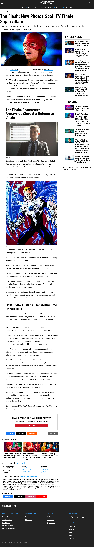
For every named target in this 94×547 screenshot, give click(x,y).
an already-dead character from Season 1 (32, 328)
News (41, 7)
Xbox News (28, 517)
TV (36, 7)
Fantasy (43, 471)
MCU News (6, 523)
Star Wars (59, 7)
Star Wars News (7, 526)
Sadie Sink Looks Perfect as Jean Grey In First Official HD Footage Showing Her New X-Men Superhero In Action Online (81, 79)
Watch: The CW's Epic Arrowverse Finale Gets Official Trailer (50, 455)
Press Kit (72, 532)
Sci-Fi (43, 473)
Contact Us (73, 529)
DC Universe (49, 7)
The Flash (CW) (72, 167)
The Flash (21, 463)
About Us (72, 526)
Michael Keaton (27, 469)
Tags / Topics (51, 523)
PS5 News (28, 520)
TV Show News (7, 520)
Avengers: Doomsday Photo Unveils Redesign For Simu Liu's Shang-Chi (81, 132)
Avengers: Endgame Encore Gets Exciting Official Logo (81, 108)
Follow (9, 496)
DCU (7, 12)
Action (43, 468)
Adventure (44, 469)
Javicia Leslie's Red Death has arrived (32, 86)
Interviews (68, 7)
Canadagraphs (11, 161)
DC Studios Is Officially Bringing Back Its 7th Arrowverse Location (82, 43)
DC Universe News (8, 528)
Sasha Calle (26, 471)
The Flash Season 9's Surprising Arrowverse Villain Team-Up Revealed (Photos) (31, 456)
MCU (23, 7)
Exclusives (50, 520)
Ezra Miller (25, 468)
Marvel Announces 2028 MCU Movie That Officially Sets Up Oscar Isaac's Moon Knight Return (81, 53)
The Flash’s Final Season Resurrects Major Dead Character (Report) (12, 455)
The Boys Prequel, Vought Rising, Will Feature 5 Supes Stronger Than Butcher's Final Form (81, 91)
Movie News (6, 517)
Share (11, 433)
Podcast (49, 517)
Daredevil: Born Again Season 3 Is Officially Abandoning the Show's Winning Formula (82, 159)
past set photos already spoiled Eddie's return (31, 265)
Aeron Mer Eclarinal (8, 30)
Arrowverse (48, 69)
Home (1, 12)
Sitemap (72, 538)
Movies (30, 7)
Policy (71, 535)
